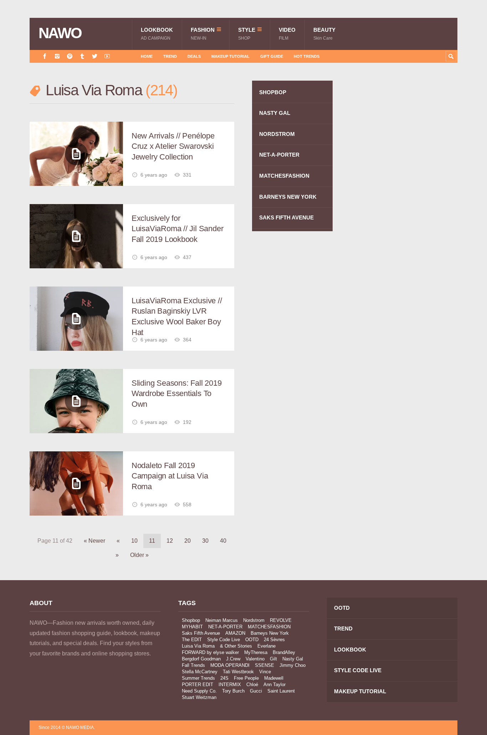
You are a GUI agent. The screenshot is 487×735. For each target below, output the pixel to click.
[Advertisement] (403, 208)
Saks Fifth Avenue (201, 633)
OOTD (251, 639)
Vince (265, 671)
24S (224, 678)
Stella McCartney (199, 671)
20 (187, 541)
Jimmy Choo (293, 665)
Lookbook (157, 34)
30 (205, 541)
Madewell (273, 678)
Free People (246, 678)
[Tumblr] (82, 56)
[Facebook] (45, 56)
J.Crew (233, 659)
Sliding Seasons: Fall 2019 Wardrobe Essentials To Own (176, 394)
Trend (170, 56)
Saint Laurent (281, 691)
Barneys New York (270, 633)
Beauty (324, 34)
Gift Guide (271, 56)
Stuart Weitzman (199, 697)
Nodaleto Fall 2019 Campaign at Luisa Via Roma (170, 476)
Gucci (256, 691)
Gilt (273, 659)
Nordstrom (254, 620)
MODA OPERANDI (230, 665)
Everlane (266, 646)
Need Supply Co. (199, 691)
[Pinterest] (69, 56)
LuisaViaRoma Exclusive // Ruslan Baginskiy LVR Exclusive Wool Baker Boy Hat (177, 316)
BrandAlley (284, 652)
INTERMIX (230, 684)
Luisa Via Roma (198, 646)
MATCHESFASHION (284, 176)
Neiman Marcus (221, 620)
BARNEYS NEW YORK (288, 197)
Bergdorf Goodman (201, 659)
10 (134, 541)
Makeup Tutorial (230, 56)
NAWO (60, 33)
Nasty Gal (292, 659)
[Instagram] (57, 56)
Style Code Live (223, 639)
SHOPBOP (272, 92)
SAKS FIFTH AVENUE (286, 217)
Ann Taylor (274, 684)
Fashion (203, 34)
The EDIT (192, 639)
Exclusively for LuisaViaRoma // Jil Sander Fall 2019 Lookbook (177, 229)
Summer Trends (198, 678)
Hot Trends (306, 56)
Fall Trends (193, 665)
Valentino (255, 659)
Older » (139, 555)
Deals (194, 56)
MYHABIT (192, 626)
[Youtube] (107, 56)
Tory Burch (233, 691)
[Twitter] (94, 56)
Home (147, 56)
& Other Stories (236, 646)
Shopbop (191, 620)
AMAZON (235, 633)
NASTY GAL (274, 113)
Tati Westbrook (238, 671)
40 (223, 541)
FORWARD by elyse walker (210, 652)
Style (246, 34)
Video (287, 34)
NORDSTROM (277, 134)
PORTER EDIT (197, 684)
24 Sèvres (274, 639)
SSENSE (264, 665)
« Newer (94, 541)
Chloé (252, 684)
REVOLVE (281, 620)
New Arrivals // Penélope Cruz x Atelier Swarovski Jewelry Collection (173, 146)
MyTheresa (255, 652)
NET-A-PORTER (279, 155)
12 (169, 541)
